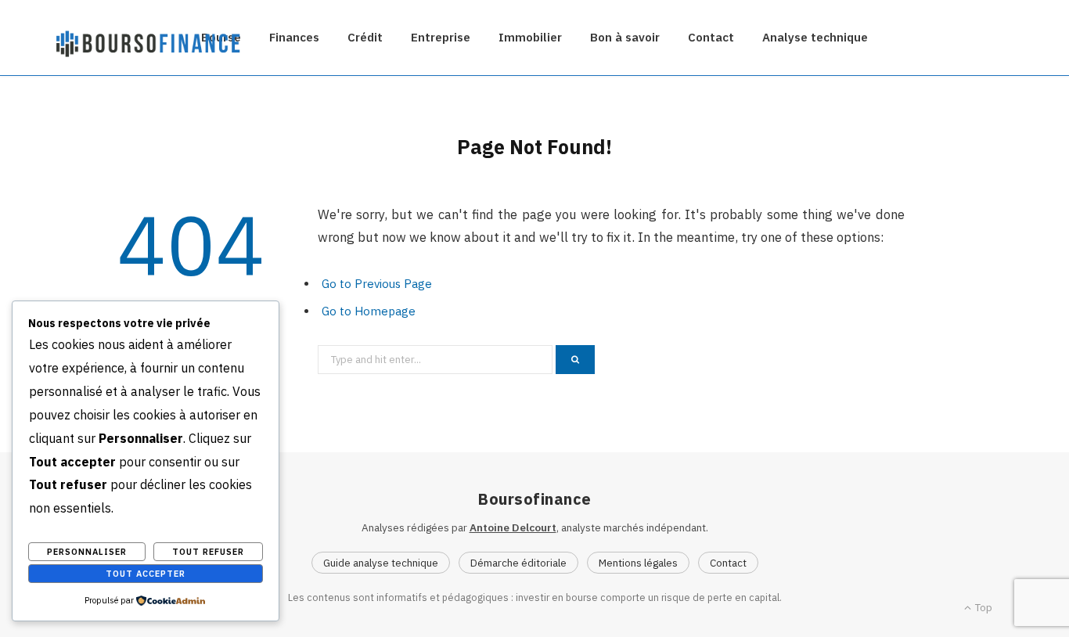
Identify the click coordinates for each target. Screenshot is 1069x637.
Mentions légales (638, 563)
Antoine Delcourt (513, 527)
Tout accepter (145, 573)
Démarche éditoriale (518, 563)
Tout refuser (208, 551)
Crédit (365, 37)
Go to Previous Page (377, 283)
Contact (711, 37)
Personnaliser (87, 551)
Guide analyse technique (380, 563)
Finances (294, 37)
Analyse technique (815, 37)
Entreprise (440, 37)
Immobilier (530, 37)
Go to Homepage (369, 311)
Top (982, 607)
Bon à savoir (625, 37)
